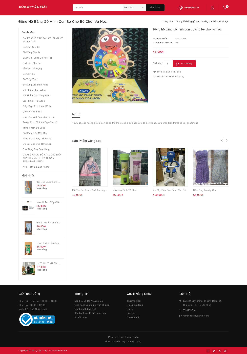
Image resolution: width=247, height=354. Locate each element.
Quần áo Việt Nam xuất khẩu (39, 117)
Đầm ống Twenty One (205, 190)
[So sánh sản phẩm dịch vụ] (91, 182)
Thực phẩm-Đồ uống (34, 128)
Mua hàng (186, 63)
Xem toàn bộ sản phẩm (36, 167)
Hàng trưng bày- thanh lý (37, 138)
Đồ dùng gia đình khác (35, 84)
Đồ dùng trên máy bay (35, 133)
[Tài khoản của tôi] (212, 7)
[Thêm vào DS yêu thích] (84, 182)
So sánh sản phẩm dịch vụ (170, 76)
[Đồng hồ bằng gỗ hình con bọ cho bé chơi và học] (110, 65)
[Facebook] (208, 351)
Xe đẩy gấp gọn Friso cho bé (169, 190)
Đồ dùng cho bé (31, 52)
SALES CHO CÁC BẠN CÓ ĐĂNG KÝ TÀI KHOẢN (43, 40)
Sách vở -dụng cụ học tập (37, 58)
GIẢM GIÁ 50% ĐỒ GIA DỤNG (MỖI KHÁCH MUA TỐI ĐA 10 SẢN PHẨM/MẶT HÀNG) (42, 158)
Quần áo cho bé (31, 63)
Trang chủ (167, 21)
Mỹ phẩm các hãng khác (36, 95)
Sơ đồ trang (80, 317)
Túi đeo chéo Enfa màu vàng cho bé (57, 182)
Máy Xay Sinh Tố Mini (124, 190)
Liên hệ (131, 313)
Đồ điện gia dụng (32, 68)
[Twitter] (214, 351)
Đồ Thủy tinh (30, 79)
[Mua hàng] (78, 182)
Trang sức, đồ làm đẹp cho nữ (40, 122)
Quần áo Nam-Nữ (32, 111)
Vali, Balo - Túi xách (34, 101)
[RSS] (219, 351)
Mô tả (76, 114)
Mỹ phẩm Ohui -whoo (34, 90)
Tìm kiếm (155, 7)
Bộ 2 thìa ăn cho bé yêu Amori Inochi (58, 222)
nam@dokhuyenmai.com (196, 315)
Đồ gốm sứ (29, 74)
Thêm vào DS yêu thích (168, 71)
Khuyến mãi (133, 317)
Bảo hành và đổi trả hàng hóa (90, 313)
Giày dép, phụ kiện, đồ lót (37, 106)
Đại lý (130, 309)
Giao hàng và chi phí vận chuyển (92, 305)
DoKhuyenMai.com (57, 350)
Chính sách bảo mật (85, 309)
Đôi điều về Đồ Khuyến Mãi (89, 301)
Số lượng (157, 63)
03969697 (188, 310)
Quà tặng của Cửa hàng (36, 149)
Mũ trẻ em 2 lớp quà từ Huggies (90, 190)
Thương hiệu (134, 301)
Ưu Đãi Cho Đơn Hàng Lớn (37, 144)
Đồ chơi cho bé (31, 47)
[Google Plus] (225, 351)
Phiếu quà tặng (135, 305)
